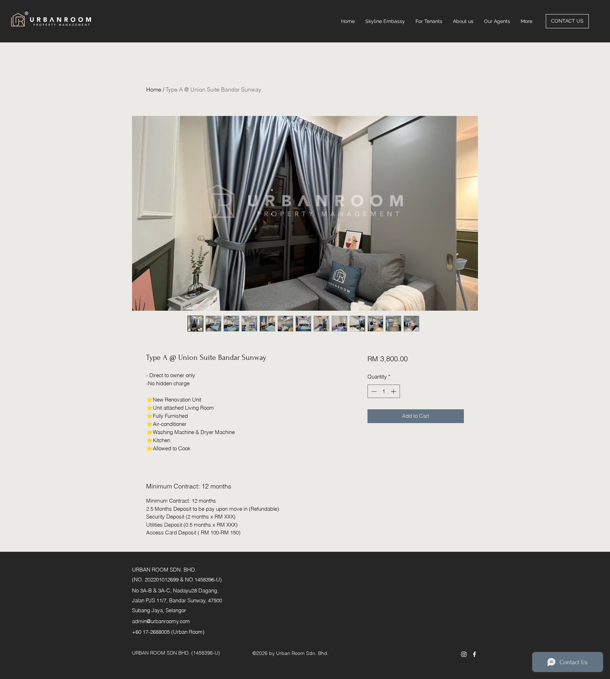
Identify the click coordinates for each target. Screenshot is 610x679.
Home (153, 89)
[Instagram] (463, 654)
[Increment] (394, 391)
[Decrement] (373, 391)
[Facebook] (474, 654)
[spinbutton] (383, 391)
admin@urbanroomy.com (161, 621)
